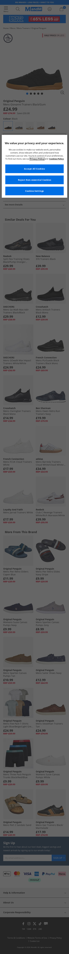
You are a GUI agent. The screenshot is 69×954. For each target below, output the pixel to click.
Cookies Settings (34, 191)
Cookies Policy (56, 159)
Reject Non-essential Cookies (34, 180)
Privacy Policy (37, 159)
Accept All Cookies (34, 168)
